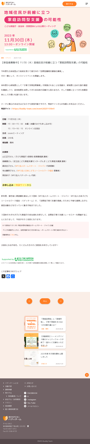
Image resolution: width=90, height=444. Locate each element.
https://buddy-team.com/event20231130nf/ (33, 108)
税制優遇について (14, 396)
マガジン (8, 403)
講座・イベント (6, 58)
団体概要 (8, 406)
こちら (12, 235)
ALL (45, 301)
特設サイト (21, 185)
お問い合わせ (32, 386)
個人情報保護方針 (11, 409)
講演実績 (8, 389)
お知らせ (30, 383)
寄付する (69, 4)
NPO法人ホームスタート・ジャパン (30, 166)
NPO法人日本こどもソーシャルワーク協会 (35, 170)
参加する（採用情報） (13, 399)
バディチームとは (11, 383)
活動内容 (8, 386)
